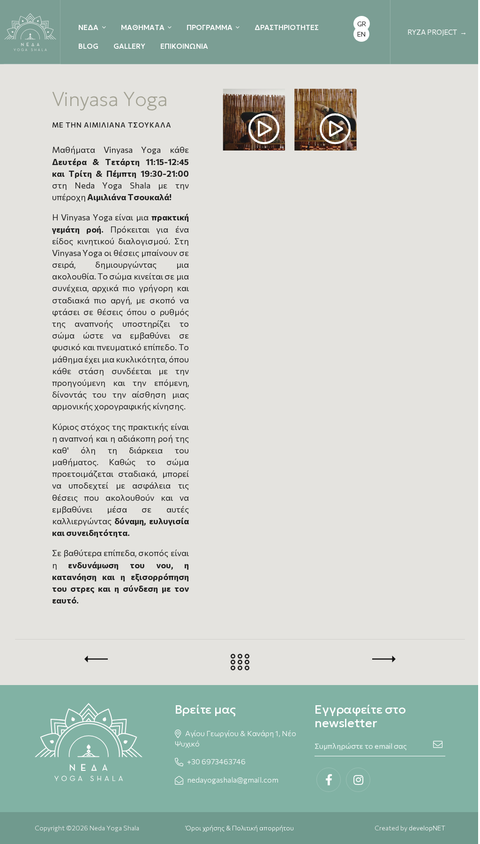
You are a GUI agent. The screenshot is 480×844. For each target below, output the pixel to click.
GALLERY (129, 46)
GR (361, 24)
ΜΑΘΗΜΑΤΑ (143, 27)
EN (361, 34)
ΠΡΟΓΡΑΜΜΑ (209, 27)
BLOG (88, 46)
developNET (427, 828)
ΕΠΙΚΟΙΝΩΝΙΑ (184, 46)
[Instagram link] (358, 780)
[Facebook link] (328, 780)
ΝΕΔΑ (88, 27)
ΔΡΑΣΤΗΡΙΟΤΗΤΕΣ (287, 27)
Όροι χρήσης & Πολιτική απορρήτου (240, 828)
